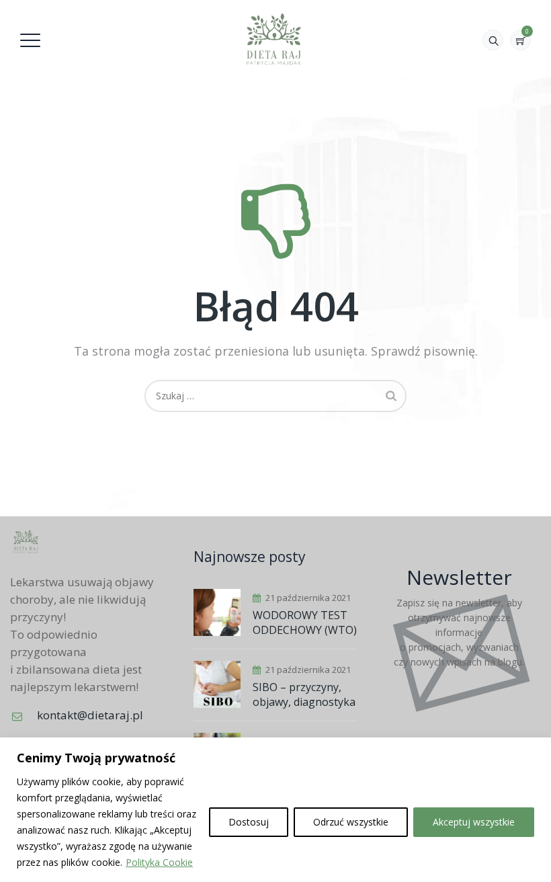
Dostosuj (248, 821)
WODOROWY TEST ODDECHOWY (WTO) (305, 622)
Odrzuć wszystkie (350, 821)
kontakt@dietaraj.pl (90, 715)
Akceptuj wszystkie (474, 821)
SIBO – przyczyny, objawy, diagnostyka (304, 694)
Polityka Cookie (159, 862)
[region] (275, 809)
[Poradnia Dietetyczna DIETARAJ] (274, 38)
